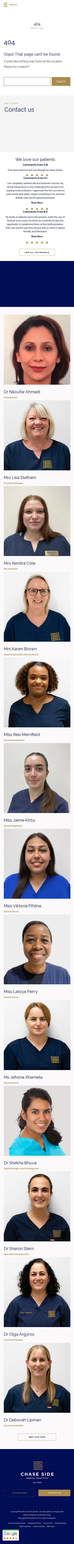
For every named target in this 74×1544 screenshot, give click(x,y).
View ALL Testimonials (37, 252)
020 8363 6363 (19, 1493)
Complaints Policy (34, 1523)
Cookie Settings (39, 1526)
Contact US (54, 1493)
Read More (37, 202)
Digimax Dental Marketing (40, 1515)
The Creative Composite (47, 1518)
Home (33, 28)
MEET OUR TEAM (37, 1437)
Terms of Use (48, 1523)
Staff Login (51, 1526)
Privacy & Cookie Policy (16, 1523)
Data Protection (25, 1526)
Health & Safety (60, 1523)
